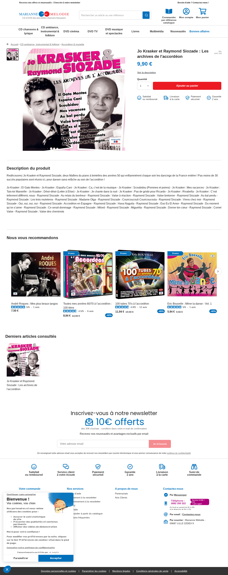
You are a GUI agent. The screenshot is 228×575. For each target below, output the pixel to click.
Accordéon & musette (72, 44)
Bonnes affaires (199, 31)
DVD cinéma (71, 31)
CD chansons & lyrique (29, 31)
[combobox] (115, 15)
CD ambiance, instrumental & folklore (50, 31)
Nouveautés (178, 31)
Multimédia (157, 31)
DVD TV (93, 31)
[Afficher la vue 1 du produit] (13, 54)
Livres (135, 31)
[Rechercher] (146, 15)
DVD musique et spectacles (114, 31)
